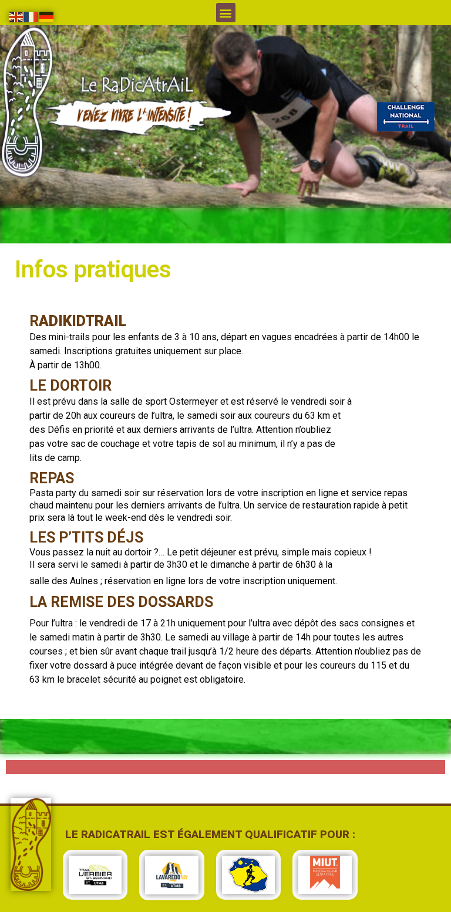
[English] (16, 16)
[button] (225, 12)
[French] (31, 16)
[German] (47, 16)
